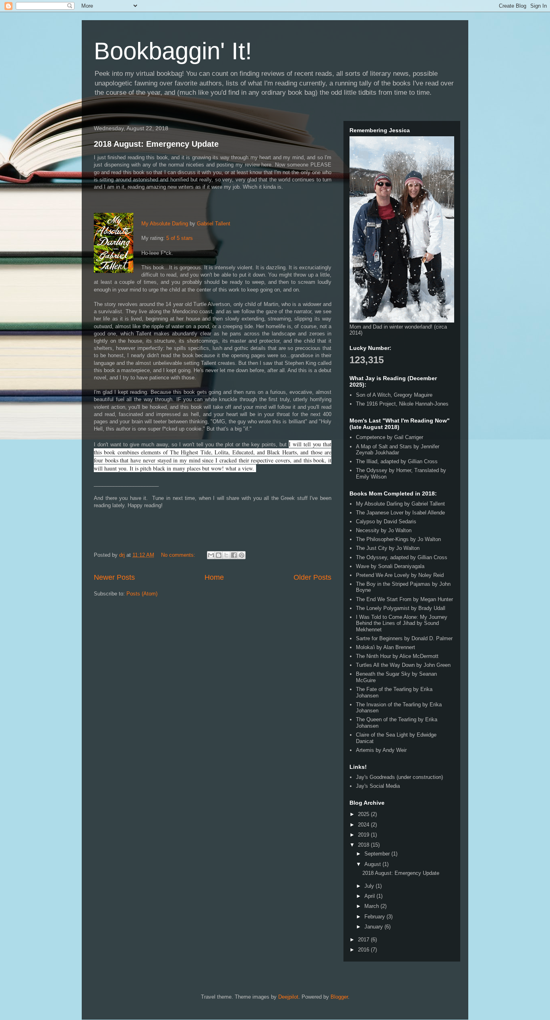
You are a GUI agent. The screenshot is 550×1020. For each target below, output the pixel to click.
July (370, 886)
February (375, 917)
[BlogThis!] (219, 555)
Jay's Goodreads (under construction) (399, 777)
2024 (364, 825)
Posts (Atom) (141, 594)
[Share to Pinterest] (242, 555)
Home (214, 577)
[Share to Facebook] (234, 555)
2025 (364, 814)
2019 (364, 835)
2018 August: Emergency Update (156, 143)
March (372, 906)
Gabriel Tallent (213, 224)
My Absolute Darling (164, 224)
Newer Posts (114, 577)
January (374, 927)
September (377, 854)
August (373, 864)
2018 (364, 845)
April (370, 896)
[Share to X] (226, 555)
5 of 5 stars (179, 238)
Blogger (339, 997)
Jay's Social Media (378, 786)
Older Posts (312, 577)
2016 (364, 950)
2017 (364, 940)
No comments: (179, 555)
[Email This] (211, 555)
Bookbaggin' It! (173, 51)
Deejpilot (288, 997)
